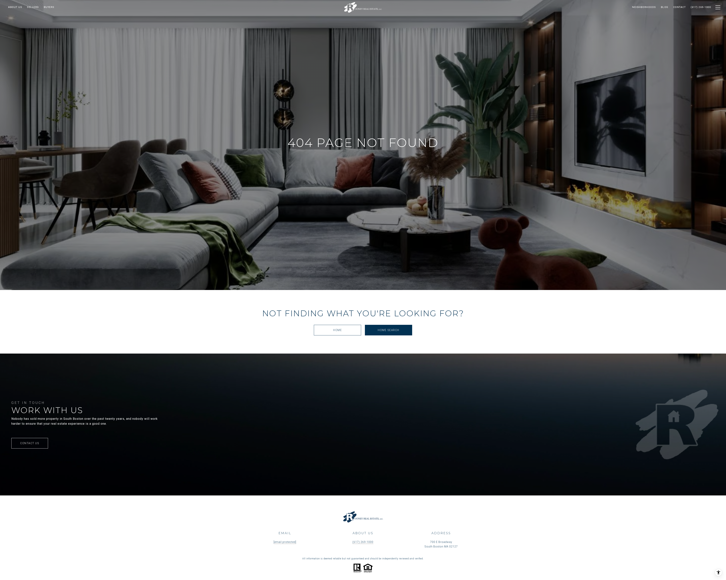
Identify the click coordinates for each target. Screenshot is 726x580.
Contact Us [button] (29, 443)
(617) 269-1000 (362, 541)
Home (337, 330)
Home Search (388, 330)
